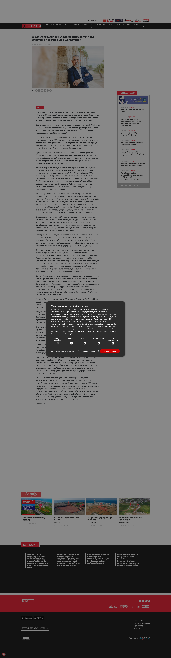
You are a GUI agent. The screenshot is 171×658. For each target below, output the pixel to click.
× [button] (122, 303)
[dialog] (85, 329)
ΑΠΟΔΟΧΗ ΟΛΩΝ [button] (110, 351)
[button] (62, 351)
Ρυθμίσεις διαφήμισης (59, 331)
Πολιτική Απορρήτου (72, 334)
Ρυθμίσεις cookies (57, 334)
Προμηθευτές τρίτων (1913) (103, 319)
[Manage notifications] (3, 654)
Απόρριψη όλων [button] (88, 351)
